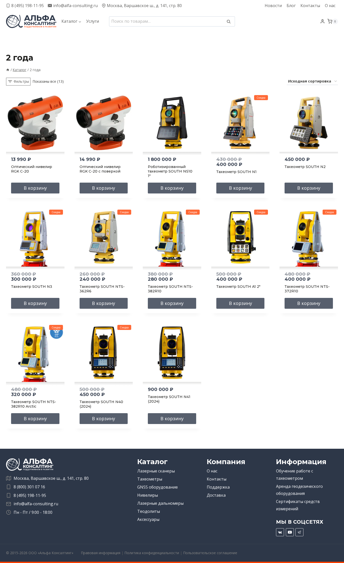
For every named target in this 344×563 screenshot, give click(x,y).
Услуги (92, 21)
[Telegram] (299, 532)
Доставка (216, 495)
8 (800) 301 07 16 (29, 487)
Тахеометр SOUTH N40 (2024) (101, 404)
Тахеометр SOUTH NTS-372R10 (307, 288)
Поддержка (218, 487)
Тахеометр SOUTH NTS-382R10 (170, 288)
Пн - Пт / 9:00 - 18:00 (33, 512)
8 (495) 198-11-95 (30, 495)
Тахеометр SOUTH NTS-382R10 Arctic (33, 404)
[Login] (322, 21)
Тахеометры (149, 479)
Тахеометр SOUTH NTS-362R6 (102, 288)
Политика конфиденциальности (151, 552)
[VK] (280, 532)
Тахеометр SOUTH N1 (236, 172)
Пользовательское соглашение (210, 552)
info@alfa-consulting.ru (36, 503)
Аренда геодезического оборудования (299, 490)
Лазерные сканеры (156, 471)
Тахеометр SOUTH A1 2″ (238, 286)
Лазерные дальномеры (160, 503)
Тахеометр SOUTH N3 (31, 286)
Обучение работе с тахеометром (294, 474)
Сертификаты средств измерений (298, 505)
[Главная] (8, 69)
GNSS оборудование (157, 487)
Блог (291, 5)
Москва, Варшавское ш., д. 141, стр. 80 (51, 478)
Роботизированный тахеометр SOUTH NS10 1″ (170, 171)
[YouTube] (290, 532)
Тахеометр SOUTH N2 (305, 166)
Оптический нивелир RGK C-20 (31, 169)
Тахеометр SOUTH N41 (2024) (169, 399)
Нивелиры (147, 495)
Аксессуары (148, 519)
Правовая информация (100, 552)
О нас (330, 5)
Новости (273, 5)
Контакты (310, 5)
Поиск (230, 22)
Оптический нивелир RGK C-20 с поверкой (100, 169)
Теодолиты (148, 511)
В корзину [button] (35, 188)
